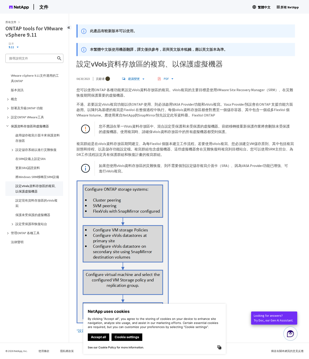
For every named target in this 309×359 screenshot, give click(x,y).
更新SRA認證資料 (27, 168)
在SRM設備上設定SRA (30, 159)
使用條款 (43, 351)
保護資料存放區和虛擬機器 (30, 126)
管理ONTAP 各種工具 (25, 233)
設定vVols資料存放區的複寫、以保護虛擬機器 (36, 188)
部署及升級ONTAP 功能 (27, 108)
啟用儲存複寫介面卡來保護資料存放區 (37, 138)
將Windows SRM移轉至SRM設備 (37, 177)
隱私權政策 (67, 351)
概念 (14, 99)
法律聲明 (17, 242)
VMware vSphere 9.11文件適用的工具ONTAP (35, 78)
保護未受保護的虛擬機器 (32, 215)
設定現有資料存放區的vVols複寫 (36, 203)
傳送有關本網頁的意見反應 (287, 351)
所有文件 (10, 22)
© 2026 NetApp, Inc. (16, 351)
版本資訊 (17, 90)
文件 (43, 7)
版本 (11, 43)
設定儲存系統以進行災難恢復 (36, 150)
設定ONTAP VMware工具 (27, 117)
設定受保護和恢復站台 (31, 224)
